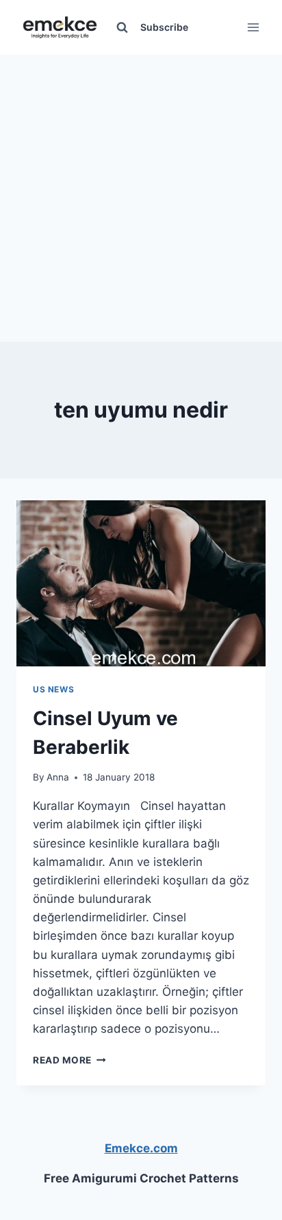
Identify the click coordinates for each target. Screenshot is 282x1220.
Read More (69, 1060)
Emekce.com (141, 1148)
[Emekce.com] (59, 27)
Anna (58, 777)
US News (53, 689)
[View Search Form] (121, 27)
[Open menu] (253, 27)
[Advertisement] (141, 195)
